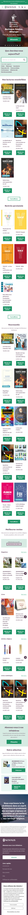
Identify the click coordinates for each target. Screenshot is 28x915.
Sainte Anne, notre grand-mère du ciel (7, 182)
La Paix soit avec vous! (20, 106)
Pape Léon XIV (5, 68)
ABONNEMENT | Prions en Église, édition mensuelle (7, 573)
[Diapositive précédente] (5, 45)
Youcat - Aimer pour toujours (6, 505)
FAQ (4, 876)
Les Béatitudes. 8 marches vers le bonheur (7, 142)
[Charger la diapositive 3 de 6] (12, 45)
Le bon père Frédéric (19, 428)
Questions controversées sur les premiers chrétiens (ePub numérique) (7, 704)
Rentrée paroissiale (6, 72)
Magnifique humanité (6, 391)
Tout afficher (14, 199)
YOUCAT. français (20, 232)
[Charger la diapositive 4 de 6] (13, 45)
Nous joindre (6, 872)
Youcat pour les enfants (7, 229)
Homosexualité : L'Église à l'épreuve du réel (7, 430)
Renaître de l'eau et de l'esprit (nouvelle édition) (20, 354)
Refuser (13, 908)
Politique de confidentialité (11, 901)
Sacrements (16, 66)
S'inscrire (14, 742)
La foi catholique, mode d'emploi (20, 505)
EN (25, 7)
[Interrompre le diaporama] (22, 45)
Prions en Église (15, 68)
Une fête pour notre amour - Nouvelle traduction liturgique (6, 621)
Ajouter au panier (17, 787)
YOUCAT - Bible (20, 266)
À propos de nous (7, 869)
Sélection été (13, 70)
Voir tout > (24, 552)
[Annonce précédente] (2, 2)
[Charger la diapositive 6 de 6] (17, 45)
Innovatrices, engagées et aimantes (19, 465)
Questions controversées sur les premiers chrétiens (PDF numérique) (20, 704)
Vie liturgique (5, 70)
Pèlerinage (9, 66)
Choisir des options (7, 587)
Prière (2, 66)
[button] (2, 7)
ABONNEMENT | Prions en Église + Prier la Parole (20, 573)
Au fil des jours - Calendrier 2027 (7, 97)
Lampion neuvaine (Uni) (19, 659)
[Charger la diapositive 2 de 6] (10, 45)
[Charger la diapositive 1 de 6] (8, 45)
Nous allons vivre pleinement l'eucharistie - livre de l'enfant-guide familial (7, 298)
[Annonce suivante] (26, 2)
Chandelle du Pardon (6, 659)
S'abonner (14, 39)
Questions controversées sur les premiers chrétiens (20, 143)
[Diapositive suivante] (19, 45)
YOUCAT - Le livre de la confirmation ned (7, 268)
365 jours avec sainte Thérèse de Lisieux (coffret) (20, 615)
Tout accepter (13, 904)
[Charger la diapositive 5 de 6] (15, 45)
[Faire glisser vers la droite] (25, 573)
